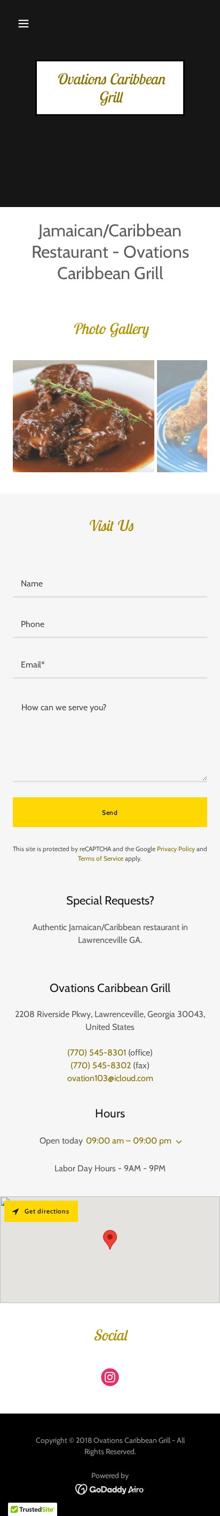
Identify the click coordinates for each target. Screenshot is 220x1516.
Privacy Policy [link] (176, 849)
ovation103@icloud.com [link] (110, 1078)
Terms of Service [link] (100, 858)
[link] (110, 99)
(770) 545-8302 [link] (100, 1065)
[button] (23, 23)
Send (110, 812)
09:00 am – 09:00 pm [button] (128, 1141)
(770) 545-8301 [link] (96, 1052)
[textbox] (110, 584)
